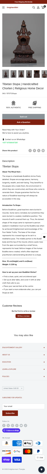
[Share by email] (43, 150)
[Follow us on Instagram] (12, 425)
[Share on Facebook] (30, 150)
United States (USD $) (11, 388)
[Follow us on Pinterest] (16, 425)
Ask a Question (23, 122)
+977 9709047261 (10, 142)
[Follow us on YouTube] (21, 425)
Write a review (23, 316)
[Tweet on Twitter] (38, 150)
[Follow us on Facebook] (3, 425)
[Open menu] (3, 7)
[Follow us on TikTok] (25, 425)
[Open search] (34, 7)
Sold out (23, 117)
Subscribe (10, 413)
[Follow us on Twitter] (8, 425)
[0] (42, 7)
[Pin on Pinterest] (34, 150)
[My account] (38, 7)
